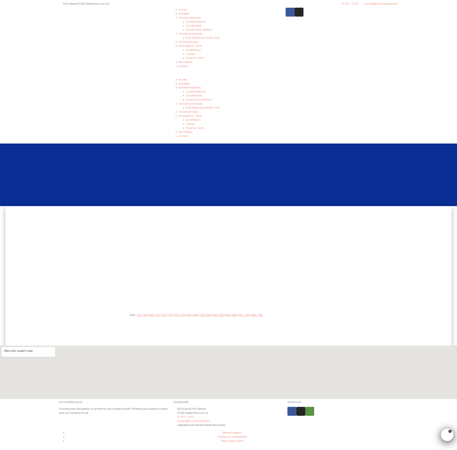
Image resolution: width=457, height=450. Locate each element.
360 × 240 (192, 315)
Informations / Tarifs (190, 45)
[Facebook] (290, 12)
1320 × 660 (205, 315)
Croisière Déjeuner (196, 21)
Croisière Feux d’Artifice (199, 29)
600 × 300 (230, 315)
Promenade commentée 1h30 (202, 37)
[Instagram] (299, 12)
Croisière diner (194, 25)
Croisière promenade (190, 33)
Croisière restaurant (190, 17)
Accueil (183, 9)
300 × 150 (154, 315)
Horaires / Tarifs (195, 58)
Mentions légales (232, 432)
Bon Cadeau (185, 62)
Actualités (184, 13)
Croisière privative (188, 41)
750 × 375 (167, 315)
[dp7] (228, 256)
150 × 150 (142, 315)
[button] (228, 75)
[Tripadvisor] (309, 411)
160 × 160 (243, 315)
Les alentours (193, 49)
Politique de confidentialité (232, 436)
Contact (183, 66)
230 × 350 (218, 315)
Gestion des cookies (232, 440)
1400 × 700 (256, 315)
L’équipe (190, 54)
